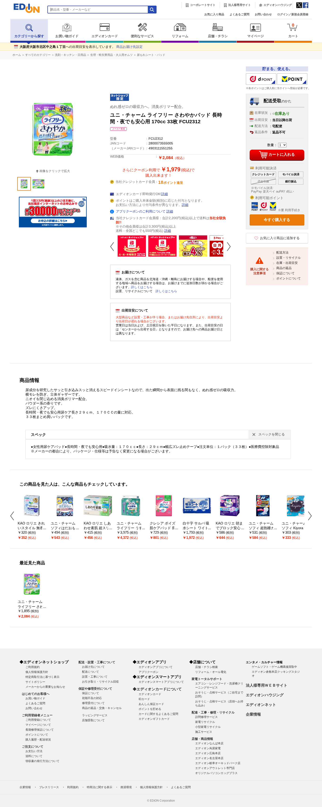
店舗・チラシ (218, 36)
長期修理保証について (39, 729)
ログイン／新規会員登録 (292, 14)
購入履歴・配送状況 (38, 739)
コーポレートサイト (202, 5)
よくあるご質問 (239, 14)
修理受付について (93, 703)
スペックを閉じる (271, 434)
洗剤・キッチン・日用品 (70, 55)
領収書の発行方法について (42, 761)
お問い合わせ (263, 14)
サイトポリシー (35, 682)
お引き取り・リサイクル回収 (100, 681)
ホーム (16, 55)
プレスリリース (49, 787)
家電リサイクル (205, 722)
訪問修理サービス (206, 717)
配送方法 (282, 252)
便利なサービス (142, 36)
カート (293, 30)
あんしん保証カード (151, 704)
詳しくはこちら (142, 287)
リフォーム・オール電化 (210, 672)
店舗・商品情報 (202, 739)
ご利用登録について (38, 719)
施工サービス (203, 731)
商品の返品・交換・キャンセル (102, 708)
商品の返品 (284, 268)
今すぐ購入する (277, 220)
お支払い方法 (33, 751)
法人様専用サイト (239, 5)
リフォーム (180, 36)
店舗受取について (93, 720)
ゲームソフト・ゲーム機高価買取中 (274, 666)
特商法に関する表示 (99, 787)
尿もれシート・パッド (151, 55)
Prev (114, 246)
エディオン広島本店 (208, 753)
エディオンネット (261, 705)
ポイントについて (288, 278)
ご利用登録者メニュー (37, 715)
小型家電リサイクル (208, 727)
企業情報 (253, 714)
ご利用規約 (32, 667)
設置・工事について (94, 676)
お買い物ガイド (66, 36)
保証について (285, 273)
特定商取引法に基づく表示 (42, 677)
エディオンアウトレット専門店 (215, 768)
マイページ (255, 36)
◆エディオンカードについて (157, 689)
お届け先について (93, 666)
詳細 (164, 194)
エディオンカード (104, 36)
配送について (90, 671)
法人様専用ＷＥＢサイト (266, 685)
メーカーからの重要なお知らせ (45, 686)
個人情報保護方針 (36, 672)
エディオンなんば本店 (209, 743)
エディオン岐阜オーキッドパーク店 (217, 763)
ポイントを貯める (150, 709)
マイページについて (38, 724)
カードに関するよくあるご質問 (158, 714)
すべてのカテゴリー (38, 55)
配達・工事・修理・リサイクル (213, 712)
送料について (33, 756)
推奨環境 (126, 787)
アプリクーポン (148, 672)
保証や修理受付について (95, 688)
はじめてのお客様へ (36, 694)
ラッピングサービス (94, 715)
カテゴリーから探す (29, 36)
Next (227, 246)
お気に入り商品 (214, 14)
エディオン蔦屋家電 (208, 748)
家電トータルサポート (207, 679)
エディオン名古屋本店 (209, 758)
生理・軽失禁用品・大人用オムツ (111, 55)
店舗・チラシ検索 (206, 667)
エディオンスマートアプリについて (161, 682)
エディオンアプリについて (156, 667)
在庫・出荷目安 (287, 263)
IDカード (144, 699)
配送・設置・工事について (96, 662)
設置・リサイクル (288, 257)
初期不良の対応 (92, 698)
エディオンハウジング (278, 5)
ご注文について (32, 746)
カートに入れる (281, 154)
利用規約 (72, 787)
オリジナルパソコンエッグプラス (216, 773)
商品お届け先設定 (129, 47)
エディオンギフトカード (154, 719)
